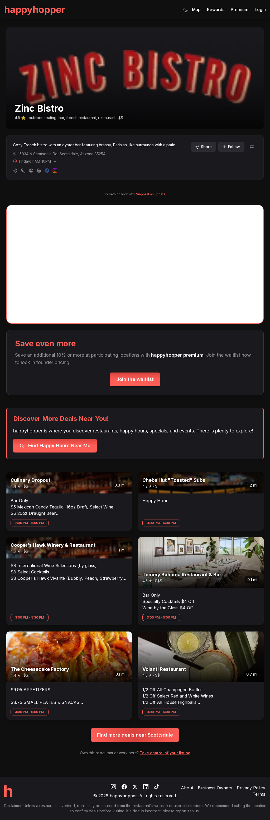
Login (260, 9)
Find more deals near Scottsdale (135, 735)
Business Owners (215, 787)
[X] (135, 786)
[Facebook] (125, 786)
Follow (234, 146)
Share (206, 146)
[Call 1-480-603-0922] (23, 170)
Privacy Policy (251, 787)
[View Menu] (39, 170)
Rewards (215, 9)
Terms (259, 794)
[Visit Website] (31, 170)
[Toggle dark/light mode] (185, 9)
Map (196, 9)
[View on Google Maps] (15, 170)
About (187, 787)
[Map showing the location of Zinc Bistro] (135, 264)
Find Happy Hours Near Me (58, 445)
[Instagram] (114, 786)
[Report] (252, 147)
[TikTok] (156, 786)
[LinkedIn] (146, 786)
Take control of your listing (165, 753)
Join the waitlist (135, 379)
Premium (239, 9)
